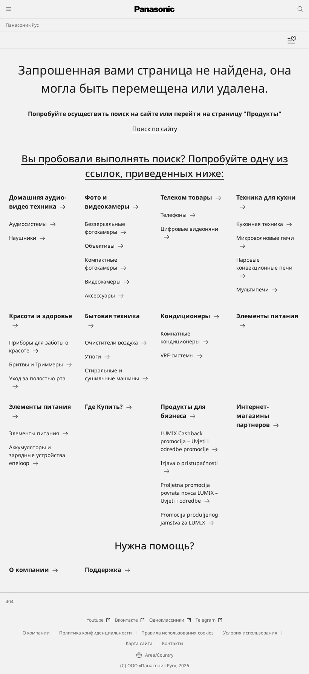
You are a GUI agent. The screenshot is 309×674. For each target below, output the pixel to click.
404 (10, 601)
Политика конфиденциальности (95, 633)
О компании (36, 633)
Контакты (172, 643)
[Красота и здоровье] (41, 325)
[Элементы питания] (268, 325)
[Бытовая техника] (116, 325)
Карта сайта (139, 643)
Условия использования (250, 633)
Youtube (95, 620)
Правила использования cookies (177, 633)
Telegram (206, 620)
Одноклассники (166, 620)
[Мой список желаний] (291, 40)
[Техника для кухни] (268, 206)
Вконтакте (126, 620)
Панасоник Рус (22, 25)
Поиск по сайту (154, 129)
